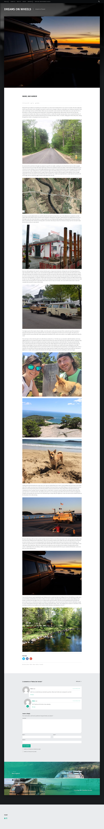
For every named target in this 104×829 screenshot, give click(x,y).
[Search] (99, 1)
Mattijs (37, 103)
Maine (37, 664)
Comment (24, 718)
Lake (34, 664)
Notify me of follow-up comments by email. (32, 749)
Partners (30, 1)
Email (54, 734)
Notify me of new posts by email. (30, 751)
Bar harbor (27, 664)
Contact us (12, 1)
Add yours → (79, 681)
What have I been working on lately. (42, 1)
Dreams (24, 1)
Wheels (5, 1)
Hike (31, 664)
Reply (33, 694)
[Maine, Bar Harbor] (52, 17)
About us (19, 1)
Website (23, 739)
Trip (33, 103)
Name (23, 734)
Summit (41, 664)
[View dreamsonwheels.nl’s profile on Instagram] (6, 818)
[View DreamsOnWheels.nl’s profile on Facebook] (5, 818)
